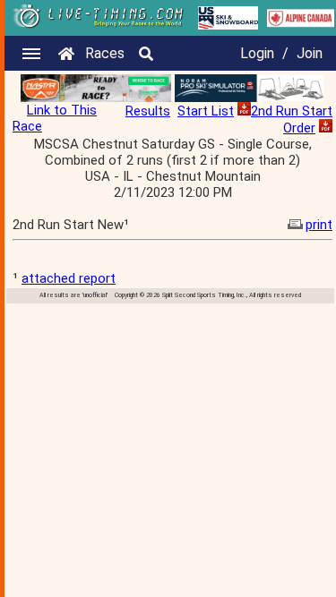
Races (105, 53)
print (319, 225)
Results (147, 111)
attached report (69, 278)
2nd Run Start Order (291, 119)
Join (310, 53)
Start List (205, 111)
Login (257, 53)
